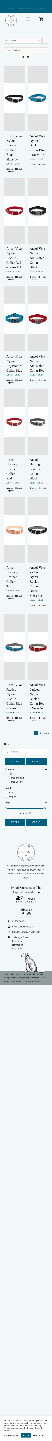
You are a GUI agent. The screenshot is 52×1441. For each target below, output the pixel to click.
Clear (36, 761)
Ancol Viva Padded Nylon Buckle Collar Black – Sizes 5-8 (37, 581)
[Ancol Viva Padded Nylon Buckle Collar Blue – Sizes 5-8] (14, 647)
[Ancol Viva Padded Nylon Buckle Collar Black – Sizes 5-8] (38, 530)
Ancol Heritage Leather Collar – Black (35, 469)
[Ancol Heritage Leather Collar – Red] (14, 422)
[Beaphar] (6, 796)
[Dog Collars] (9, 781)
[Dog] (6, 773)
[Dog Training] (9, 777)
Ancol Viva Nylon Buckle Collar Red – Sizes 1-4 (14, 258)
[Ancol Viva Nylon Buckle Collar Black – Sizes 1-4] (14, 98)
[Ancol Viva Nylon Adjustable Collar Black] (38, 211)
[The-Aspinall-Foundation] (26, 895)
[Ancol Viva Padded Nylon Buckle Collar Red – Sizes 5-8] (38, 647)
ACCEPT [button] (26, 1435)
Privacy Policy (16, 981)
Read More (38, 1435)
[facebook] (23, 913)
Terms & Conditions (32, 981)
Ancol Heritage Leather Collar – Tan (12, 577)
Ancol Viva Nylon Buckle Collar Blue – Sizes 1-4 (37, 145)
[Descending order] (45, 41)
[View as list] (28, 57)
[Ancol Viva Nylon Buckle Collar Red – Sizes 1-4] (14, 211)
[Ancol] (6, 792)
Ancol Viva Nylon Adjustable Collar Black (37, 258)
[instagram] (29, 913)
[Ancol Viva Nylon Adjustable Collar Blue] (14, 319)
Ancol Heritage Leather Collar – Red (12, 469)
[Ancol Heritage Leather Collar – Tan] (14, 530)
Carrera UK (30, 974)
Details (19, 169)
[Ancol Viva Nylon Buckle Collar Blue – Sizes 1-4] (38, 98)
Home (7, 744)
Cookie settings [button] (11, 1435)
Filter (15, 761)
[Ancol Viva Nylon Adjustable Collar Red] (38, 319)
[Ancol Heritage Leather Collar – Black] (38, 422)
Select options (11, 170)
